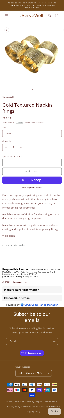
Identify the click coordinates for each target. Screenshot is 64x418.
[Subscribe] (54, 341)
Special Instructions (12, 156)
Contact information (50, 406)
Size (4, 127)
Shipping (19, 122)
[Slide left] (25, 89)
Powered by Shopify (32, 402)
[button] (6, 15)
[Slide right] (38, 89)
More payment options (32, 187)
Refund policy (51, 402)
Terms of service (30, 406)
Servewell (18, 402)
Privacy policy (13, 406)
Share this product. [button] (16, 245)
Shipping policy (34, 411)
